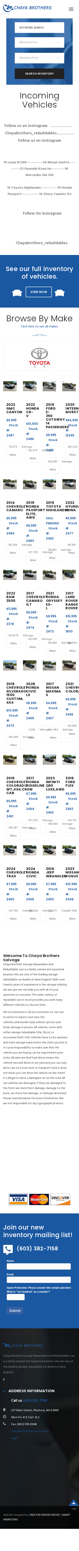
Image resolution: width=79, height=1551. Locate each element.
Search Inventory (39, 73)
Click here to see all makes (39, 326)
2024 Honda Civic (32, 872)
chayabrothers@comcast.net (30, 1431)
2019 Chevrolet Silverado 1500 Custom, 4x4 (17, 693)
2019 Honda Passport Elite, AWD (35, 510)
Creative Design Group (44, 1515)
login (14, 1438)
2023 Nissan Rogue (72, 872)
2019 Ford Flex (70, 782)
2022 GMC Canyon (14, 408)
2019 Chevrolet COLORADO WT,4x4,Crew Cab (19, 785)
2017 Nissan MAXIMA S (53, 689)
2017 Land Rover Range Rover (72, 601)
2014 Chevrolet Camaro (17, 506)
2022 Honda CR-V (32, 410)
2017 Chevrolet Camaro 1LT (37, 599)
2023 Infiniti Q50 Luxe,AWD (55, 784)
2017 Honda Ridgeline (35, 782)
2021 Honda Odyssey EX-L (54, 601)
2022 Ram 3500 (11, 597)
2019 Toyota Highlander (57, 506)
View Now (38, 292)
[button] (39, 42)
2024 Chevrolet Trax (17, 872)
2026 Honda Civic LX (32, 689)
